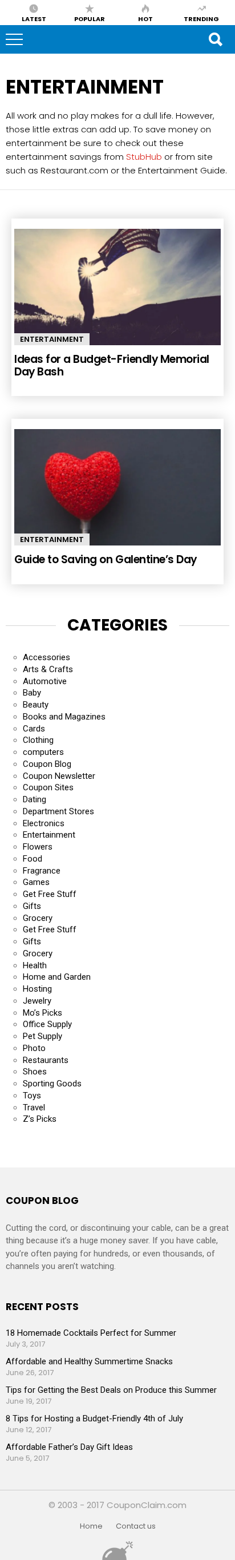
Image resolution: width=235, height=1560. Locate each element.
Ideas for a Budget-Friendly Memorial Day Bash (111, 365)
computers (43, 752)
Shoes (35, 1071)
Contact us (136, 1526)
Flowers (37, 847)
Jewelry (37, 1001)
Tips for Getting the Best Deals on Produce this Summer (111, 1390)
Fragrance (41, 871)
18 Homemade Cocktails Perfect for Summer (91, 1333)
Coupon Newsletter (59, 776)
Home (91, 1526)
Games (36, 882)
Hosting (37, 989)
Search (215, 39)
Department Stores (58, 811)
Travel (34, 1107)
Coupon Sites (48, 787)
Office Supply (47, 1024)
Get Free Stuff (49, 894)
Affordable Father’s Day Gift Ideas (69, 1447)
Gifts (32, 906)
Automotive (45, 681)
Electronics (43, 823)
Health (35, 965)
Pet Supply (42, 1036)
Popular (89, 18)
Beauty (35, 705)
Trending (201, 18)
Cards (34, 729)
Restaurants (45, 1060)
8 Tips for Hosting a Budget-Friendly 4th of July (94, 1418)
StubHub (144, 157)
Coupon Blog (47, 764)
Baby (32, 693)
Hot (145, 18)
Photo (34, 1048)
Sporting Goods (52, 1083)
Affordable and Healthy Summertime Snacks (89, 1361)
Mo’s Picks (42, 1013)
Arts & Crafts (48, 669)
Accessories (46, 657)
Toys (32, 1095)
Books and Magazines (64, 717)
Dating (34, 799)
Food (32, 859)
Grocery (37, 918)
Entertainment (52, 339)
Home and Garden (57, 977)
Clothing (38, 740)
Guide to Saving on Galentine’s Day (105, 559)
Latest (34, 18)
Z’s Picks (39, 1119)
